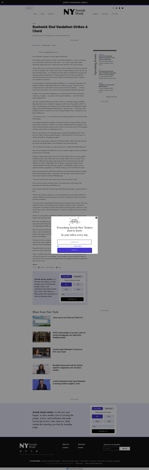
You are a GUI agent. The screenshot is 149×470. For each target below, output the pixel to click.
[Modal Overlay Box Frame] (74, 235)
